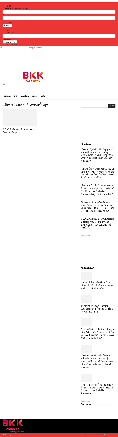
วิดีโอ (43, 96)
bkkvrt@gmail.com (17, 432)
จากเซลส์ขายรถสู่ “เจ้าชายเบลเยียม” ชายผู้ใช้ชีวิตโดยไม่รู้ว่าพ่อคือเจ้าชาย (97, 309)
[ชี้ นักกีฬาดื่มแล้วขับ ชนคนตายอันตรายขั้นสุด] (20, 117)
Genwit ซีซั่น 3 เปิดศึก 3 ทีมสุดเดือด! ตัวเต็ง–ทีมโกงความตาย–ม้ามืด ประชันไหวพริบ (98, 285)
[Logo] (13, 84)
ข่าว (15, 96)
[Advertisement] (98, 127)
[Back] (30, 4)
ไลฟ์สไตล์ (25, 96)
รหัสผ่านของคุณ (8, 22)
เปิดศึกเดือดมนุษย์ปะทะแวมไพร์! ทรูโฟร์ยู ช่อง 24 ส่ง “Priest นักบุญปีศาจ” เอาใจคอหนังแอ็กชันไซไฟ (98, 223)
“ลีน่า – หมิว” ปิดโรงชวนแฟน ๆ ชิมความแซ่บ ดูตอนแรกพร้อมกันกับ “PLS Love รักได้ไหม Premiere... (98, 389)
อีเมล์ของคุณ (7, 39)
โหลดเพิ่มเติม (85, 236)
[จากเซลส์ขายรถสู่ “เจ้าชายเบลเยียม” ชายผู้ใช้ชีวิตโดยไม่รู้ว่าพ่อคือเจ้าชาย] (98, 299)
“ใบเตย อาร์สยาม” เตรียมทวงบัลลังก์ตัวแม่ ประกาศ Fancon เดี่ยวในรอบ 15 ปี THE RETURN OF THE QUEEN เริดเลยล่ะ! (97, 206)
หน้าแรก (7, 96)
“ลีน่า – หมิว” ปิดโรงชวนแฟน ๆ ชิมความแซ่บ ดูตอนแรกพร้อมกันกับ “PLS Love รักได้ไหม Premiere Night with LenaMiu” (98, 190)
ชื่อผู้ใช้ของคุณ (8, 15)
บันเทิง (35, 96)
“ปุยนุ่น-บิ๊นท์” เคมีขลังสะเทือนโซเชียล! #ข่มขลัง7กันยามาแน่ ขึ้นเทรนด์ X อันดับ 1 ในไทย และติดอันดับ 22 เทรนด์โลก (97, 173)
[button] (112, 72)
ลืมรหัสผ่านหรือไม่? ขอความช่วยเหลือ (16, 28)
